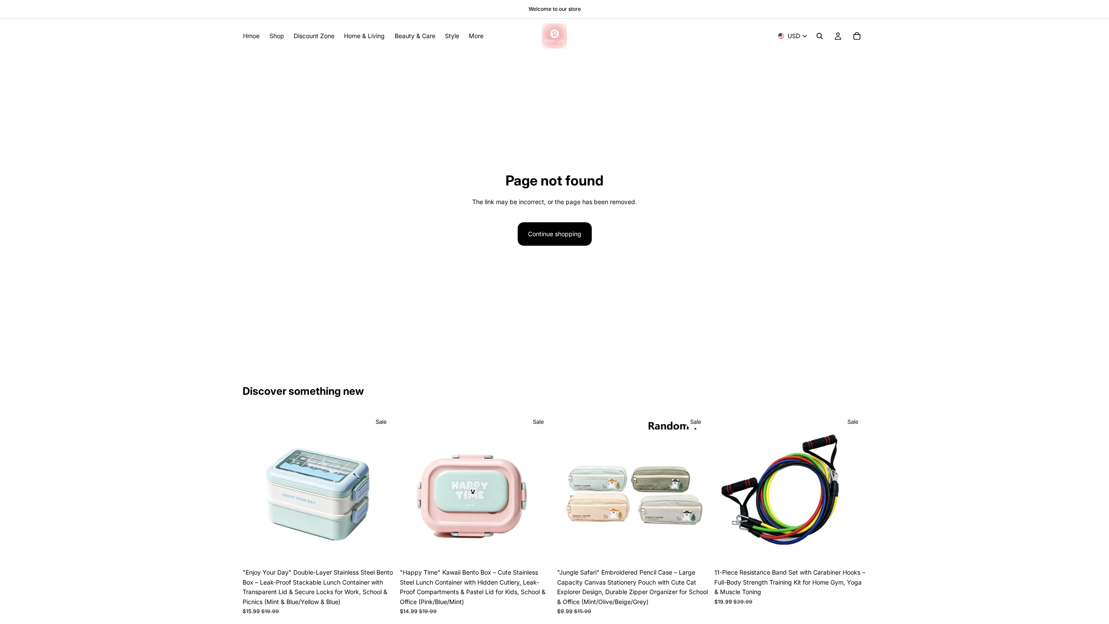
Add (860, 550)
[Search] (819, 36)
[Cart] (856, 36)
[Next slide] (382, 488)
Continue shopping (554, 233)
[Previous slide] (256, 488)
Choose (388, 550)
